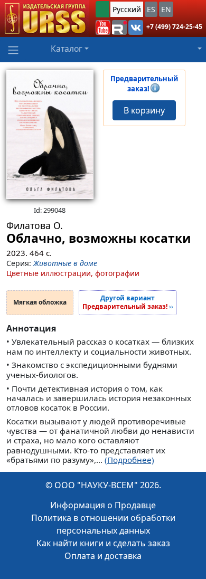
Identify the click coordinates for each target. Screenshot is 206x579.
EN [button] (166, 9)
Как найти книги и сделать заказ (103, 543)
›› (127, 302)
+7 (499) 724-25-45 (174, 26)
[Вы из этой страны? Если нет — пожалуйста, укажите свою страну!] (102, 9)
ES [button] (151, 9)
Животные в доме (65, 263)
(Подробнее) (129, 459)
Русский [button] (127, 9)
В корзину (144, 110)
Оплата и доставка (103, 556)
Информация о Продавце (103, 505)
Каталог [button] (66, 48)
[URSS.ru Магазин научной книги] (44, 18)
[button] (103, 27)
